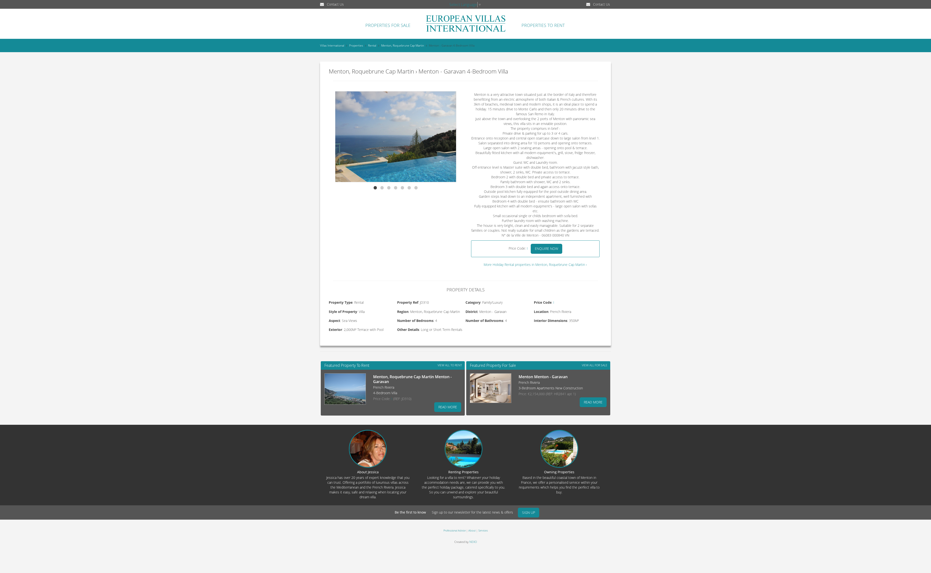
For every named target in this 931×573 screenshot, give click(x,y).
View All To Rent (450, 365)
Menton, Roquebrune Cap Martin (402, 45)
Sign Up (528, 512)
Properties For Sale (387, 25)
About (472, 530)
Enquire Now (546, 248)
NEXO (473, 542)
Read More (447, 407)
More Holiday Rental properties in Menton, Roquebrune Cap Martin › (535, 264)
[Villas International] (465, 31)
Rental (372, 45)
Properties (356, 45)
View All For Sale (594, 365)
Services (483, 530)
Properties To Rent (543, 25)
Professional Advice (454, 530)
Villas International (332, 45)
